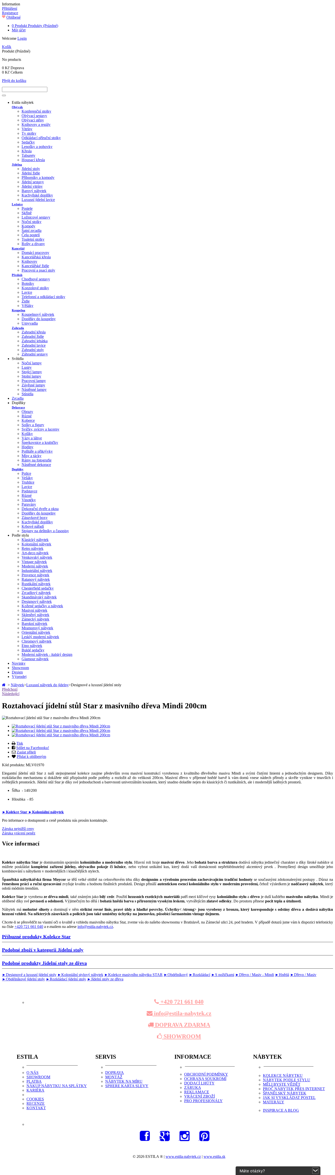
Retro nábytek (32, 548)
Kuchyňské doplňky (37, 195)
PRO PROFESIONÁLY (203, 1101)
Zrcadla (18, 398)
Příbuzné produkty (36, 936)
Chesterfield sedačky (38, 588)
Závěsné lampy (33, 385)
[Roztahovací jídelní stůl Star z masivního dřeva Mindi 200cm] (61, 726)
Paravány (29, 504)
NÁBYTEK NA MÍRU (123, 1081)
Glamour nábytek (35, 659)
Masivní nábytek (34, 610)
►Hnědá (282, 975)
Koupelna (18, 310)
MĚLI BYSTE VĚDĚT (281, 1084)
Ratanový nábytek (36, 579)
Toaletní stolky (33, 239)
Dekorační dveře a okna (40, 509)
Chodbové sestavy (36, 279)
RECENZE (35, 1103)
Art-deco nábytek (35, 553)
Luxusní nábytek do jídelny (47, 685)
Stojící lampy (32, 372)
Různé (27, 416)
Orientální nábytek (36, 632)
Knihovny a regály (36, 124)
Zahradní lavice (34, 345)
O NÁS (32, 1072)
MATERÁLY (273, 1102)
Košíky (27, 434)
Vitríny (27, 129)
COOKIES (35, 1099)
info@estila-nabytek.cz (95, 926)
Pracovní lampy (34, 381)
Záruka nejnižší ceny (18, 829)
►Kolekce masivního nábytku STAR (133, 975)
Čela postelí (31, 235)
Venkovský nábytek (37, 557)
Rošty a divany (33, 244)
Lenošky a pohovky (37, 147)
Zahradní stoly (33, 350)
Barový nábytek (34, 191)
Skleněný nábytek (35, 615)
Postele (27, 208)
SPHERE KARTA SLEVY (126, 1086)
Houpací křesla (33, 160)
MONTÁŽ (113, 1077)
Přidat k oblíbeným (31, 756)
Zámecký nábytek (35, 619)
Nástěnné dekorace (36, 464)
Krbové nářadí (33, 526)
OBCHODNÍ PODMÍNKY (206, 1074)
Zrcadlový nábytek (36, 593)
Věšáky (27, 306)
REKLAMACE (196, 1092)
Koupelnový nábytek (38, 314)
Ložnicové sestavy (36, 217)
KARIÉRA (35, 1090)
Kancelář (18, 248)
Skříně (27, 213)
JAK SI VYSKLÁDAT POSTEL (289, 1098)
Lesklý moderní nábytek (40, 637)
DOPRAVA (114, 1072)
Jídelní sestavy (33, 182)
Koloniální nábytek (36, 544)
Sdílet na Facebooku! (32, 748)
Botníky (28, 283)
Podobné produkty (44, 963)
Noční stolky (31, 222)
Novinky (19, 663)
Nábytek (17, 685)
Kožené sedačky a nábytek (42, 606)
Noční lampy (32, 363)
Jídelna (17, 164)
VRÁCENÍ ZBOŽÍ (199, 1096)
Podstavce (29, 491)
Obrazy (27, 411)
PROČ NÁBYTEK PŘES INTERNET (294, 1089)
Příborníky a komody (38, 177)
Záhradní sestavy (35, 354)
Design (17, 672)
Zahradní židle (33, 336)
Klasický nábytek (35, 540)
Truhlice (28, 482)
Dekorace (18, 407)
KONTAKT (36, 1108)
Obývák (17, 107)
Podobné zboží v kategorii (42, 949)
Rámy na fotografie (37, 460)
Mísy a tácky (31, 456)
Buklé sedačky (33, 650)
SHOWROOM (181, 1036)
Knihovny (29, 261)
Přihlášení (9, 8)
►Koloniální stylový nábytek (80, 975)
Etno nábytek (32, 646)
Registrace (10, 13)
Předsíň (17, 275)
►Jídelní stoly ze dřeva (105, 979)
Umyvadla (30, 323)
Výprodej (19, 676)
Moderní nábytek (35, 566)
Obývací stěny (33, 120)
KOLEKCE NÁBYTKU (283, 1075)
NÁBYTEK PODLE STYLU (286, 1080)
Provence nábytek (35, 575)
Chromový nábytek (37, 641)
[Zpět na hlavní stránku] (4, 685)
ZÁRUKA (192, 1087)
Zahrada (18, 328)
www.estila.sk (214, 1156)
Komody (28, 226)
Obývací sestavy (34, 116)
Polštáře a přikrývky (37, 451)
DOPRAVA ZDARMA (182, 1025)
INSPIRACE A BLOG (281, 1110)
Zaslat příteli (26, 752)
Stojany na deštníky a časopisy (45, 531)
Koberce (28, 420)
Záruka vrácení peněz (18, 833)
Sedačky (28, 142)
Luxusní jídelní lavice (38, 200)
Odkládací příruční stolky (41, 138)
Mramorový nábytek (37, 628)
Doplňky (18, 469)
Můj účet (19, 30)
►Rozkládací (199, 975)
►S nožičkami (222, 975)
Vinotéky (29, 500)
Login (22, 38)
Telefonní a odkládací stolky (43, 297)
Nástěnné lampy (34, 389)
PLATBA (34, 1081)
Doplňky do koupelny (39, 319)
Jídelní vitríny (32, 186)
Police (26, 473)
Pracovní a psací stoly (38, 270)
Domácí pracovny (35, 253)
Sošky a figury (33, 425)
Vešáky (27, 478)
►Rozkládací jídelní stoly (66, 979)
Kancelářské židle (35, 266)
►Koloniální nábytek (46, 812)
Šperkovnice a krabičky (40, 442)
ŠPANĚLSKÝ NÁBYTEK (284, 1093)
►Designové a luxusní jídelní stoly (29, 975)
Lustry (27, 367)
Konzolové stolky (35, 288)
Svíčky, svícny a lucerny (40, 429)
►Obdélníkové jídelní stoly (23, 979)
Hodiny (27, 447)
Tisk (19, 743)
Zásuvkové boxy (35, 517)
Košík (6, 47)
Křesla (27, 151)
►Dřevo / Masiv (303, 975)
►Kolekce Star (15, 812)
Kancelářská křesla (36, 257)
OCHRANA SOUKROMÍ (205, 1079)
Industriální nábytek (37, 570)
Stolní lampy (31, 376)
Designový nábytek (37, 601)
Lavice (27, 292)
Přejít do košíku (14, 81)
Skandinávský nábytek (39, 597)
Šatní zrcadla (31, 230)
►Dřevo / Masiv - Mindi (254, 975)
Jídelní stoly (31, 169)
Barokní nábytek (34, 623)
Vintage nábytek (34, 562)
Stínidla (27, 394)
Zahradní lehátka (35, 341)
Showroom (20, 668)
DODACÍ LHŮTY (199, 1083)
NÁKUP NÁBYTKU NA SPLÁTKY (56, 1086)
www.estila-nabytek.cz (183, 1156)
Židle (26, 301)
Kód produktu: (14, 765)
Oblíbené (13, 17)
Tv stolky (29, 133)
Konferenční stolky (36, 111)
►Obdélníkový (176, 975)
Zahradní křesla (34, 332)
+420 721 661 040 (28, 926)
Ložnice (17, 204)
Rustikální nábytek (36, 584)
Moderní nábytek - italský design (47, 654)
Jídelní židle (31, 173)
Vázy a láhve (32, 438)
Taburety (28, 155)
